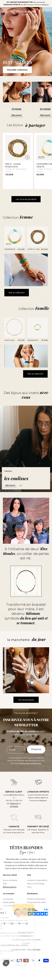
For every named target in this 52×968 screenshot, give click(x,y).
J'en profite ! (38, 498)
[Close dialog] (49, 469)
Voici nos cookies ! (12, 953)
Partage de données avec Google (18, 951)
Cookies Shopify (11, 948)
